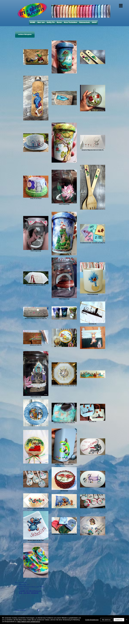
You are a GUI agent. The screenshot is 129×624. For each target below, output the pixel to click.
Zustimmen (118, 620)
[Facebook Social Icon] (38, 610)
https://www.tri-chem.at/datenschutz (28, 621)
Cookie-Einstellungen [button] (92, 620)
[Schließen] (126, 619)
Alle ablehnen (106, 620)
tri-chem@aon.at (33, 591)
